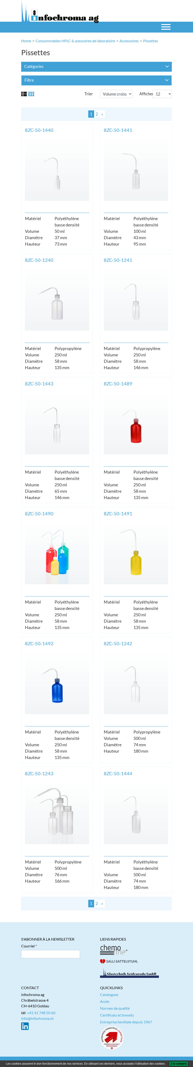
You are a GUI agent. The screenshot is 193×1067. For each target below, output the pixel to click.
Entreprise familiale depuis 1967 (126, 1022)
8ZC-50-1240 (39, 260)
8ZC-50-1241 (118, 260)
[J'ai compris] (178, 1063)
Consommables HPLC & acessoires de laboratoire (75, 40)
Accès (104, 1001)
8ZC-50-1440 (39, 130)
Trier (88, 93)
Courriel (28, 946)
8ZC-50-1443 (39, 383)
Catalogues (109, 994)
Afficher (146, 93)
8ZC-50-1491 (118, 513)
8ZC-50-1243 (39, 773)
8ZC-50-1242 (118, 643)
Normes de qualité (115, 1008)
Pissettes (150, 40)
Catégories (33, 66)
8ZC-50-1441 (118, 130)
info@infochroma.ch (37, 1018)
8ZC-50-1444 (118, 773)
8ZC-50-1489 (118, 383)
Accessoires (129, 40)
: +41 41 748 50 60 (40, 1012)
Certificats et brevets (117, 1015)
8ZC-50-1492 (39, 643)
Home (26, 40)
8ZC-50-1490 (39, 513)
